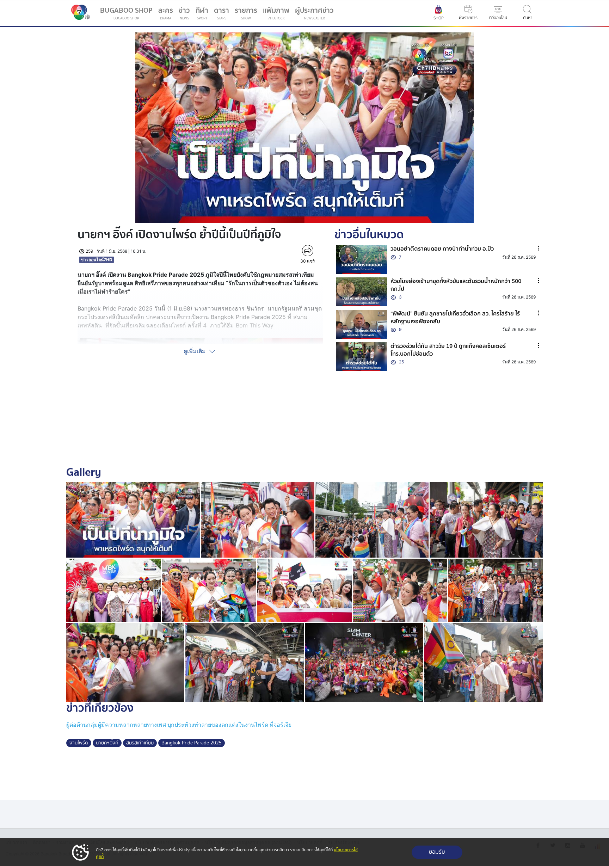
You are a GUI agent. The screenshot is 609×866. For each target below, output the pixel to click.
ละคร (165, 13)
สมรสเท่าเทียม (140, 743)
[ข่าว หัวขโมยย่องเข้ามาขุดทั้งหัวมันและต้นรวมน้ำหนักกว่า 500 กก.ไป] (361, 291)
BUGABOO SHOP (126, 13)
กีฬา (203, 14)
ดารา (221, 13)
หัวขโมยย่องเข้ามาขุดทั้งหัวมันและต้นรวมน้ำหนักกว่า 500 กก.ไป (455, 285)
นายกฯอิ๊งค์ (107, 743)
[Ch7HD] (79, 13)
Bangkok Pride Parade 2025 (191, 743)
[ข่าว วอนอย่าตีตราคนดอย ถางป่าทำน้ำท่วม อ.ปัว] (361, 259)
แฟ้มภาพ (276, 13)
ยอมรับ (437, 852)
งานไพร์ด (78, 743)
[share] (307, 250)
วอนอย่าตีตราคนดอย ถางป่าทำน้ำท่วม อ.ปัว (442, 248)
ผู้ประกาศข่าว (314, 13)
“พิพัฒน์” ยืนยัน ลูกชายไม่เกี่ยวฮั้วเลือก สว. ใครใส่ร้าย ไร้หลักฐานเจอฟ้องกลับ (455, 317)
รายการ (246, 13)
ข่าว (184, 13)
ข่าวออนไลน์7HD (96, 259)
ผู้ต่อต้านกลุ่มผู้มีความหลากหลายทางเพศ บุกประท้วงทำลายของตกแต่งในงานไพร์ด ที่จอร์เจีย (178, 725)
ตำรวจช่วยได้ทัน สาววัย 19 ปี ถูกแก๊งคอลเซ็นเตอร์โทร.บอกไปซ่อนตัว (448, 350)
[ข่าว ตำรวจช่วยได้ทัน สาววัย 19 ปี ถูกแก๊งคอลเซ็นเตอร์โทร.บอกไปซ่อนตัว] (361, 356)
